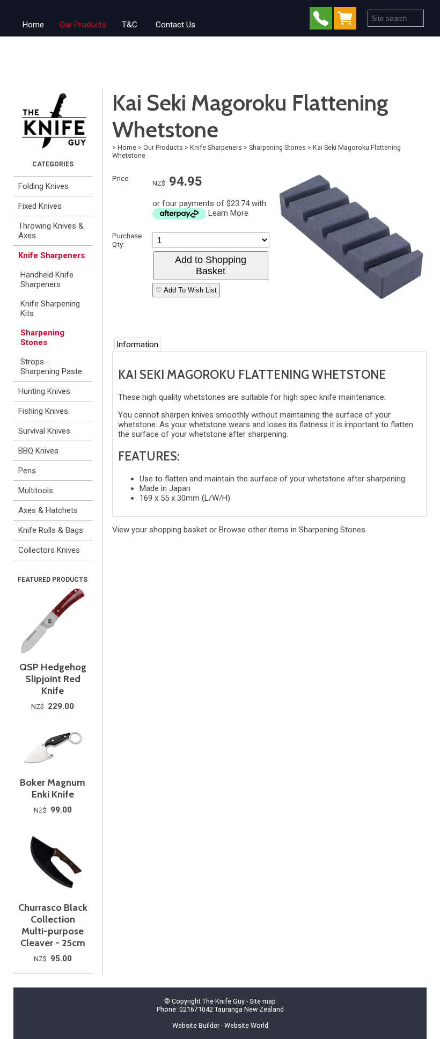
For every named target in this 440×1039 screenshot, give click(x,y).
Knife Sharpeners (51, 255)
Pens (27, 470)
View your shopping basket (159, 530)
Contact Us (175, 25)
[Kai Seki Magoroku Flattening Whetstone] (351, 309)
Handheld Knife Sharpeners (47, 279)
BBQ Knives (38, 451)
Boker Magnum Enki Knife (52, 788)
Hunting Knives (44, 391)
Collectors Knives (49, 550)
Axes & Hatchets (48, 510)
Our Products (83, 25)
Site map (263, 1001)
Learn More (228, 213)
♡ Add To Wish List (186, 290)
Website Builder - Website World (220, 1025)
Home (33, 25)
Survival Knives (44, 431)
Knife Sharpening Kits (50, 308)
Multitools (35, 490)
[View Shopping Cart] (347, 21)
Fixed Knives (40, 206)
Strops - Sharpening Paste (51, 366)
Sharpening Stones (42, 337)
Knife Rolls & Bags (50, 530)
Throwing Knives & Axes (51, 230)
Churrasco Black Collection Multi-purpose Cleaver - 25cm (52, 925)
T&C (129, 25)
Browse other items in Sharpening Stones (292, 530)
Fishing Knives (43, 411)
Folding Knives (43, 186)
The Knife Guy (223, 1001)
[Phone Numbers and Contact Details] (321, 21)
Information (137, 344)
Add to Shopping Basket (210, 265)
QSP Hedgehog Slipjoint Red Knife (52, 679)
